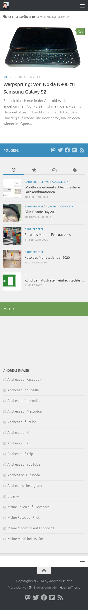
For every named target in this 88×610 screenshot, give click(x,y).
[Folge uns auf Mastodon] (53, 150)
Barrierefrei (34, 181)
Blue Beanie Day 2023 (41, 211)
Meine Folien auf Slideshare (28, 506)
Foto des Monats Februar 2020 (48, 234)
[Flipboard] (74, 150)
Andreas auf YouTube (23, 464)
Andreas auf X (18, 432)
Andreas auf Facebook (24, 379)
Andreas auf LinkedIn (23, 400)
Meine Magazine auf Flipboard (30, 528)
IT (46, 206)
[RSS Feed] (82, 150)
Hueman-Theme (70, 587)
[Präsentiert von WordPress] (30, 587)
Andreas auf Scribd (21, 421)
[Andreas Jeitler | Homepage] (7, 5)
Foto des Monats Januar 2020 (47, 257)
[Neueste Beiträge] (13, 170)
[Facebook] (67, 150)
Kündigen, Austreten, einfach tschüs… (54, 280)
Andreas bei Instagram (24, 485)
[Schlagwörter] (74, 170)
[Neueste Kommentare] (54, 170)
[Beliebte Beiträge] (34, 170)
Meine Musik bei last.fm (25, 538)
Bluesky (13, 496)
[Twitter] (60, 150)
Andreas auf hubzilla (23, 389)
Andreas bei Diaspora (23, 474)
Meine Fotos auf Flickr (24, 517)
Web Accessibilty (57, 181)
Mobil (8, 77)
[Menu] (82, 5)
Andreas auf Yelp (20, 453)
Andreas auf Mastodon (24, 411)
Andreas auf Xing (20, 443)
